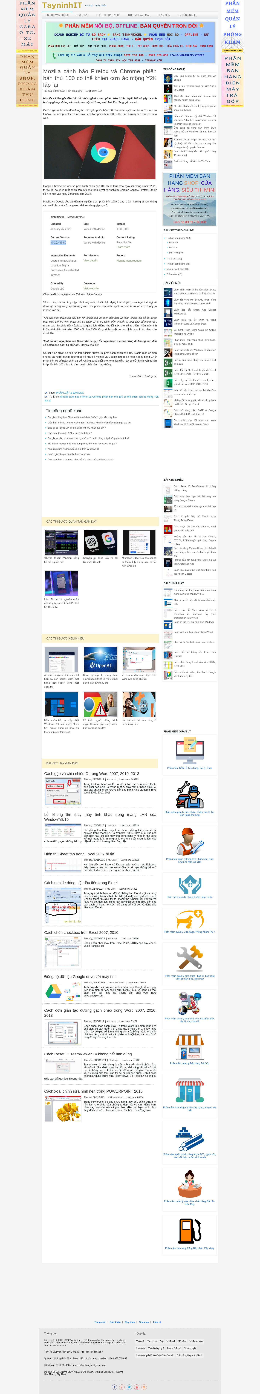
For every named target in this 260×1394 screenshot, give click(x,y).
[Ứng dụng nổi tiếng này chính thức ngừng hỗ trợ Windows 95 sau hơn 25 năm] (168, 130)
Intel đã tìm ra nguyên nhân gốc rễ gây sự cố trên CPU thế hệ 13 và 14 (61, 603)
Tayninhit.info (76, 1340)
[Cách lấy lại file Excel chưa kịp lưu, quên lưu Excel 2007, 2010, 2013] (168, 382)
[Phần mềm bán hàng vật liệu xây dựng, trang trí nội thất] (190, 1090)
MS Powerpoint (115, 1097)
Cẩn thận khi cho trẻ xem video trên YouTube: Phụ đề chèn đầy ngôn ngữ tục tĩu (89, 422)
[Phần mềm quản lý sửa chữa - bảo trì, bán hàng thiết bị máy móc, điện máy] (190, 958)
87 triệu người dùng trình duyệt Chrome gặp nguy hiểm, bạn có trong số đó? (100, 724)
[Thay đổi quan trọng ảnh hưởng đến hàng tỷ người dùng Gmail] (168, 99)
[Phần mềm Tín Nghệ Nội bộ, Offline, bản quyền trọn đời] (130, 42)
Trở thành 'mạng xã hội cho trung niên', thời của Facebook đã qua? (82, 443)
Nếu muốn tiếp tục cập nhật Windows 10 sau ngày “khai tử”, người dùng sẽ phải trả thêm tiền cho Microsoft (195, 120)
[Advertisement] (100, 489)
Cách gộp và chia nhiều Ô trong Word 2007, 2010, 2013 (91, 773)
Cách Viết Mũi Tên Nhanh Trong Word (193, 632)
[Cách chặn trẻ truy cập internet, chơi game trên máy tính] (168, 529)
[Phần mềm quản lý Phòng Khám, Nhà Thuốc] (190, 884)
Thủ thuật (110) (174, 258)
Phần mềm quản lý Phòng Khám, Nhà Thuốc (190, 897)
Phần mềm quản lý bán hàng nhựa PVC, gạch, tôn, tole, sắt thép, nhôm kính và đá (189, 1156)
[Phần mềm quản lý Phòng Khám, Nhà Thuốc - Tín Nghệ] (232, 27)
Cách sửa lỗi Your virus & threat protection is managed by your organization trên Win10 (195, 614)
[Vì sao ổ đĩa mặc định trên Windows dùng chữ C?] (139, 659)
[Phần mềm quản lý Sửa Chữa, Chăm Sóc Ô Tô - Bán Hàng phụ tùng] (190, 794)
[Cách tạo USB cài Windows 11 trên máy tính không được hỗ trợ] (168, 352)
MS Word (111, 779)
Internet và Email (139, 15)
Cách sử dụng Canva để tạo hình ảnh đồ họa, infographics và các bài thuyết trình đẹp (195, 552)
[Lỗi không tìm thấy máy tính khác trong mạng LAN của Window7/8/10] (63, 830)
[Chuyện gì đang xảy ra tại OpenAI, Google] (100, 542)
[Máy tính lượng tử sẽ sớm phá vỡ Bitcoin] (168, 78)
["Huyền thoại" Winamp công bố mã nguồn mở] (61, 542)
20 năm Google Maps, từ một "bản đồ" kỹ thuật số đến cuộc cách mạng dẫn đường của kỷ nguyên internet (195, 143)
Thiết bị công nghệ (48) (178, 263)
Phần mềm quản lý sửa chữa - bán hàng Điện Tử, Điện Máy (189, 1202)
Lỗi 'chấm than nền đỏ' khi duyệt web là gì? (70, 433)
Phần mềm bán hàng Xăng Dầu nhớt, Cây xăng (189, 1248)
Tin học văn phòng (57, 15)
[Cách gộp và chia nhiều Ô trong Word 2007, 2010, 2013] (63, 791)
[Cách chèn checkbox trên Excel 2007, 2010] (63, 952)
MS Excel (112, 860)
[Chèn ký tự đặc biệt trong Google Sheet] (168, 644)
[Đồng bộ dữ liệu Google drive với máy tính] (63, 991)
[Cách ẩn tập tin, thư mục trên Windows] (168, 624)
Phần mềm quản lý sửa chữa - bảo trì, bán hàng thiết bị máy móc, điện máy (190, 977)
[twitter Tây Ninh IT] (129, 1387)
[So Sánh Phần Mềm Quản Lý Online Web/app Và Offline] (168, 332)
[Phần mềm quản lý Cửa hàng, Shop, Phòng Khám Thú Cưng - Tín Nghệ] (27, 81)
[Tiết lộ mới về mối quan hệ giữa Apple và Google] (168, 88)
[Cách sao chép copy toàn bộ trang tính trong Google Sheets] (168, 499)
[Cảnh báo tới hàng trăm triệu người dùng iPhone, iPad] (168, 154)
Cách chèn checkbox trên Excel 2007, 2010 (81, 932)
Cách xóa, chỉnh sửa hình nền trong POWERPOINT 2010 (93, 1091)
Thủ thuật (82, 15)
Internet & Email (174, 1348)
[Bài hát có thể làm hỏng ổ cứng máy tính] (139, 704)
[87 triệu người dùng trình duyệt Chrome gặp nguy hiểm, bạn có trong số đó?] (100, 704)
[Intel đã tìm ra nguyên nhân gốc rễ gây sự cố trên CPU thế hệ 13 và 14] (61, 583)
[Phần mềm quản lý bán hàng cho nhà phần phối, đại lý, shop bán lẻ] (190, 1003)
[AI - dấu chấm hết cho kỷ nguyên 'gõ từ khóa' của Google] (168, 109)
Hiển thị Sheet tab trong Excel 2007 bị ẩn (79, 854)
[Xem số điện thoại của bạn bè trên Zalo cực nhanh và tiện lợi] (168, 393)
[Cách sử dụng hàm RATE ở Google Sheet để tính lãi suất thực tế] (168, 413)
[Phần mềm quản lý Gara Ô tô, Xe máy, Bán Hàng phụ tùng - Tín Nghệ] (27, 27)
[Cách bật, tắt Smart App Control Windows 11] (168, 312)
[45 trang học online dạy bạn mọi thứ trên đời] (168, 509)
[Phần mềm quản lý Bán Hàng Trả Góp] (190, 1047)
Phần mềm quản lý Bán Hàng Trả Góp (189, 1063)
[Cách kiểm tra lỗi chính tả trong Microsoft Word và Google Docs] (168, 322)
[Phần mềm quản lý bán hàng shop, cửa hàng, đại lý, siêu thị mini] (189, 199)
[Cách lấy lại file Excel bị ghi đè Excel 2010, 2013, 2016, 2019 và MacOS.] (168, 372)
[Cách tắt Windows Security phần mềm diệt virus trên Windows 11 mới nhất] (168, 302)
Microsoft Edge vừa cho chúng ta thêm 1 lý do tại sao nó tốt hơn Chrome (139, 562)
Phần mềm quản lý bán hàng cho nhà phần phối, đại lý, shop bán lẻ (190, 1020)
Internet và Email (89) (177, 269)
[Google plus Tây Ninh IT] (122, 1387)
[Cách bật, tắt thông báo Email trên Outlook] (168, 654)
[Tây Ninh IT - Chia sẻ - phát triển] (74, 5)
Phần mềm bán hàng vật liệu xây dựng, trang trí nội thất (189, 1109)
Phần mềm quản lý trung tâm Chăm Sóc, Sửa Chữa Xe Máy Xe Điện (189, 860)
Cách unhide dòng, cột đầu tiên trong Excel (81, 883)
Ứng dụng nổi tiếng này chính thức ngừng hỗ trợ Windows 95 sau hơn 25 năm (195, 131)
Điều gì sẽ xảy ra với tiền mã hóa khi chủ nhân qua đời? (77, 427)
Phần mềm (164, 15)
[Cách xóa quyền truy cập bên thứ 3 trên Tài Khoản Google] (168, 572)
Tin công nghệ (186, 15)
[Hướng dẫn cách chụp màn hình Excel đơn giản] (168, 362)
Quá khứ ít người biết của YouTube (192, 161)
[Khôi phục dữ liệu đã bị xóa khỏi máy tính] (168, 603)
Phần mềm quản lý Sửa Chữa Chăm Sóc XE (155, 1355)
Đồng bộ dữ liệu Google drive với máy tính (80, 976)
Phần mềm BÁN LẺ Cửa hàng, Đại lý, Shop (189, 768)
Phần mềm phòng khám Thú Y (190, 1355)
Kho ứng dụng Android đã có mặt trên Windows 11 (73, 449)
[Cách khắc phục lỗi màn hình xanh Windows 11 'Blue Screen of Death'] (168, 423)
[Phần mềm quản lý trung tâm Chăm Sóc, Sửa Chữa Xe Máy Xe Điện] (190, 841)
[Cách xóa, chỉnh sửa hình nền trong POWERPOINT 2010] (63, 1108)
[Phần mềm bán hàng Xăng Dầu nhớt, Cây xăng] (189, 1230)
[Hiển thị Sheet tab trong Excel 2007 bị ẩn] (63, 865)
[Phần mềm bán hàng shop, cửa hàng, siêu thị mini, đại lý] (168, 342)
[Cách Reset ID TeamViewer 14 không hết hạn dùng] (63, 1065)
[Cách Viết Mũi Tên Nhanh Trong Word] (168, 634)
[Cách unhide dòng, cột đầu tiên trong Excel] (63, 905)
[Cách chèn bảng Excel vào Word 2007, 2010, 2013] (168, 664)
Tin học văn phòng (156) (178, 238)
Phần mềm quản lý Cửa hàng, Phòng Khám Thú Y (190, 932)
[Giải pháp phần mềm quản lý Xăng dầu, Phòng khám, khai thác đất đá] (136, 1387)
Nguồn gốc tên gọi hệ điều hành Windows (69, 454)
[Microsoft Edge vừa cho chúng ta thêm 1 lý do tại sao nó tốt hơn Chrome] (139, 542)
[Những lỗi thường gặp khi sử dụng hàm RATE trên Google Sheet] (168, 403)
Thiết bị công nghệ (108, 15)
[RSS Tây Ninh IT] (144, 1387)
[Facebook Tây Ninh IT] (114, 1387)
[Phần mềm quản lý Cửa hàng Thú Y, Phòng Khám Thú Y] (190, 919)
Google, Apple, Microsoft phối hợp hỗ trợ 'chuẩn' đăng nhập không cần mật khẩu (89, 438)
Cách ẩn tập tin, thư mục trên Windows (194, 622)
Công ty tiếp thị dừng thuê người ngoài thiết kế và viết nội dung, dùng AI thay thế (100, 679)
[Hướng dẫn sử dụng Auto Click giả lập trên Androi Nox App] (168, 562)
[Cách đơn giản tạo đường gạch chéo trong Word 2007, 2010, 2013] (63, 1032)
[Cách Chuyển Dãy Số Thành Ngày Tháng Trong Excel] (168, 519)
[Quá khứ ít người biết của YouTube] (168, 164)
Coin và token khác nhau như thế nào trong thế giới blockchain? (81, 459)
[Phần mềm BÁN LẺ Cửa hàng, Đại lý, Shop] (190, 750)
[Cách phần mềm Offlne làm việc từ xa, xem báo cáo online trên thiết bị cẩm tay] (168, 292)
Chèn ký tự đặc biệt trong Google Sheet (194, 642)
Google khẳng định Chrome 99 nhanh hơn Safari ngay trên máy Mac (83, 417)
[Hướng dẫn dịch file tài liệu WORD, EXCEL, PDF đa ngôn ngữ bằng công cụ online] (168, 539)
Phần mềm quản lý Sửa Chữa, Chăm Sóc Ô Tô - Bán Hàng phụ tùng (190, 813)
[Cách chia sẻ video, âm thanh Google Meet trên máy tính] (168, 675)
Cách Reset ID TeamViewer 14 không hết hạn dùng (88, 1054)
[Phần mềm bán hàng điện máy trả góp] (232, 81)
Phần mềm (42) (174, 274)
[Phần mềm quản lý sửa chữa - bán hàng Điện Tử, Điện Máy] (190, 1183)
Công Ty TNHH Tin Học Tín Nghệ (87, 1352)
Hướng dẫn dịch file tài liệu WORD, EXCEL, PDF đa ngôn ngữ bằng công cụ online (195, 540)
